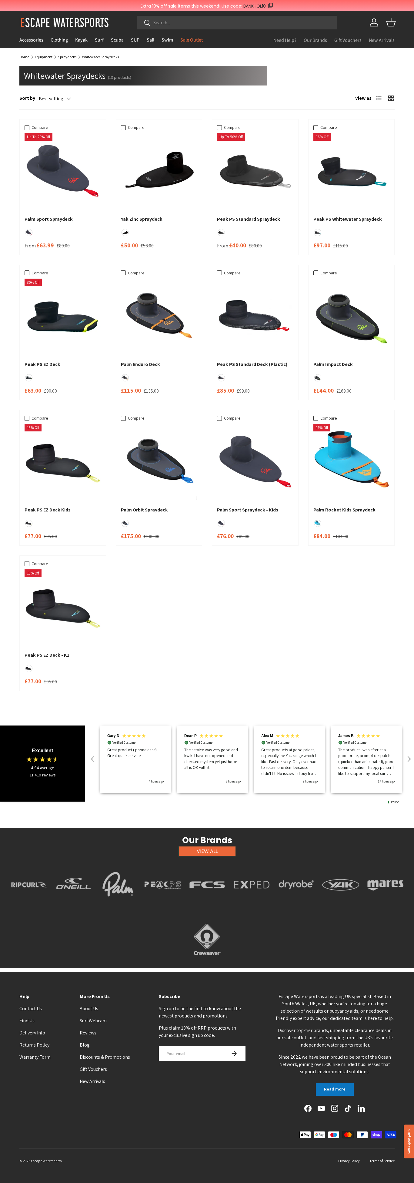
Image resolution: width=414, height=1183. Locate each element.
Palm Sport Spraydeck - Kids (247, 510)
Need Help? (284, 40)
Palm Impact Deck (333, 364)
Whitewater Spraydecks (100, 57)
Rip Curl (28, 904)
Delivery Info (32, 1033)
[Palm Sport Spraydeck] (63, 171)
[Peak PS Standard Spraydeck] (255, 171)
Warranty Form (35, 1057)
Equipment (43, 57)
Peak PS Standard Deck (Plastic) (252, 364)
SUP (135, 40)
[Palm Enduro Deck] (159, 317)
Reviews (88, 1033)
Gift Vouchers (348, 40)
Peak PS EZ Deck (42, 364)
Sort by (27, 98)
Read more (335, 1089)
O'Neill (73, 904)
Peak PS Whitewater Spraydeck (347, 219)
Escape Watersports (46, 1160)
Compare (40, 127)
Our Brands (315, 40)
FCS (207, 904)
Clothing (59, 40)
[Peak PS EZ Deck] (63, 317)
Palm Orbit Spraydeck (144, 510)
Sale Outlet (191, 40)
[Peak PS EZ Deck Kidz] (63, 462)
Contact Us (30, 1008)
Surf (99, 40)
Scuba (117, 40)
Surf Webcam (93, 1020)
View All (207, 851)
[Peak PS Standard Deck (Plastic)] (255, 317)
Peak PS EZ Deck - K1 (47, 655)
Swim (167, 40)
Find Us (27, 1020)
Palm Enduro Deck (140, 364)
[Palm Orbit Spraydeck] (159, 462)
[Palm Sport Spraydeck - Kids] (255, 462)
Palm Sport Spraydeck (49, 219)
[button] (391, 22)
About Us (89, 1008)
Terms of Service (382, 1160)
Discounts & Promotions (105, 1057)
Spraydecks (67, 57)
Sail (150, 40)
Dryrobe (296, 904)
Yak (341, 904)
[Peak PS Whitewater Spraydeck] (351, 171)
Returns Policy (34, 1045)
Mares (385, 904)
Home (24, 57)
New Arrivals (382, 40)
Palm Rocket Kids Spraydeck (344, 510)
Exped (251, 904)
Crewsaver (207, 959)
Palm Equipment (118, 904)
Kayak (81, 40)
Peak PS (162, 904)
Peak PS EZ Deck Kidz (48, 510)
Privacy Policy (349, 1160)
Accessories (31, 40)
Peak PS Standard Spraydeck (248, 219)
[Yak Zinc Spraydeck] (159, 171)
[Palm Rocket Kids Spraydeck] (351, 462)
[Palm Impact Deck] (351, 317)
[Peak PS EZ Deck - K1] (63, 607)
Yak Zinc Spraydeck (141, 219)
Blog (85, 1045)
